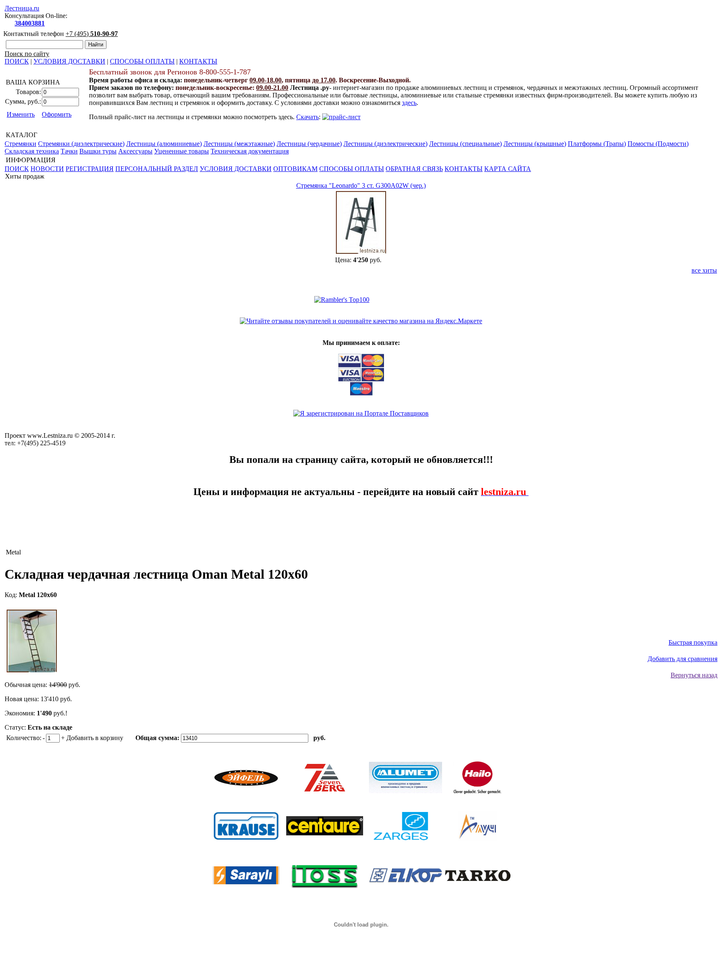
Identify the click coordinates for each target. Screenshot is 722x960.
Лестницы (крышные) (534, 143)
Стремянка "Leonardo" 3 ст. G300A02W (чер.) (361, 185)
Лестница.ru (22, 8)
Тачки (69, 151)
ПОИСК (17, 61)
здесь (409, 102)
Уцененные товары (181, 151)
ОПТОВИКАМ (295, 168)
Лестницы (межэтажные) (239, 143)
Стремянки (20, 143)
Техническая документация (250, 151)
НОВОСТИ (47, 168)
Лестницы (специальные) (465, 143)
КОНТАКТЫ (198, 61)
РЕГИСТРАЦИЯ (90, 168)
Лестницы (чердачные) (309, 143)
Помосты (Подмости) (658, 143)
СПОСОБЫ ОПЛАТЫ (142, 61)
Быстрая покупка (693, 642)
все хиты (704, 270)
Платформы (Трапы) (597, 143)
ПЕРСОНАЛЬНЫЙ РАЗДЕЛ (156, 168)
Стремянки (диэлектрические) (81, 143)
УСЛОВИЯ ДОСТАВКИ (69, 61)
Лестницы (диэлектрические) (385, 143)
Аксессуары (135, 151)
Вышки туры (98, 151)
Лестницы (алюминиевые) (164, 143)
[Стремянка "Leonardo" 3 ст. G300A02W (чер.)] (361, 251)
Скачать (307, 116)
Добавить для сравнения (682, 658)
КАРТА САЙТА (507, 168)
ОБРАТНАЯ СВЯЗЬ (414, 168)
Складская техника (32, 151)
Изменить (21, 114)
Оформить (56, 114)
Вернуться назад (694, 675)
